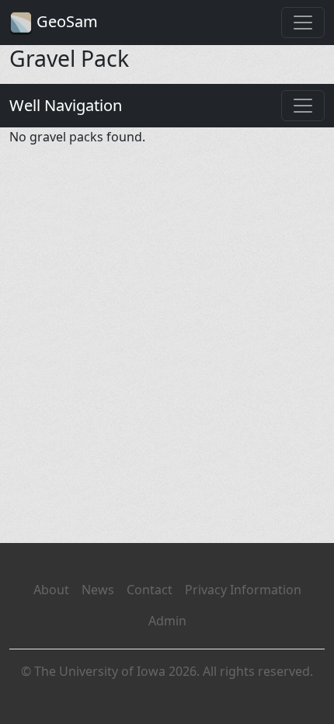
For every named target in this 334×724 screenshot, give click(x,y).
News (98, 589)
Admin (167, 620)
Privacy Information (243, 589)
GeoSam (65, 21)
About (51, 589)
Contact (149, 589)
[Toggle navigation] (303, 22)
